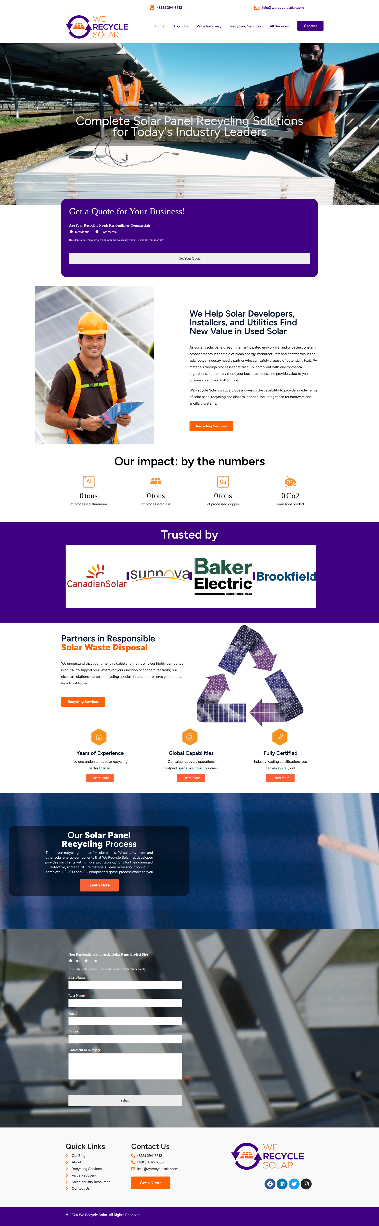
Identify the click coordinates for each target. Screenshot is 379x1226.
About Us (180, 26)
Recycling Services (245, 26)
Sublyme (220, 1215)
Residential (82, 232)
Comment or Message (85, 1050)
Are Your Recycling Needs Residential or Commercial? (111, 225)
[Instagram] (306, 1183)
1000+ (94, 961)
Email (74, 1013)
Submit (125, 1100)
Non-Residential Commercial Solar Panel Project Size (109, 954)
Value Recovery (209, 26)
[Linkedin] (282, 1183)
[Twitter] (294, 1183)
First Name (78, 977)
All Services (279, 26)
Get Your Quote (189, 258)
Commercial (109, 232)
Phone (74, 1032)
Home (159, 26)
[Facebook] (270, 1183)
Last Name (77, 995)
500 (77, 961)
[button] (68, 576)
